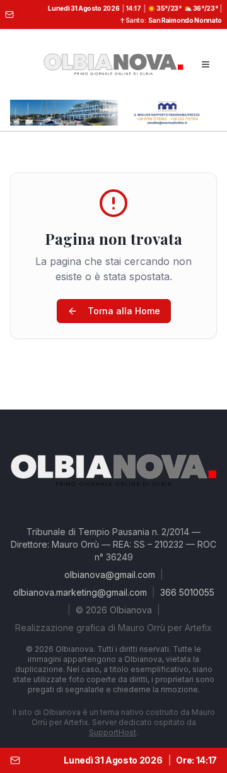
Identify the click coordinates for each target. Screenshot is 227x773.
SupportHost (112, 732)
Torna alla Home (124, 310)
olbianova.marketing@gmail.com (80, 592)
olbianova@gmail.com (109, 574)
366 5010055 (187, 592)
